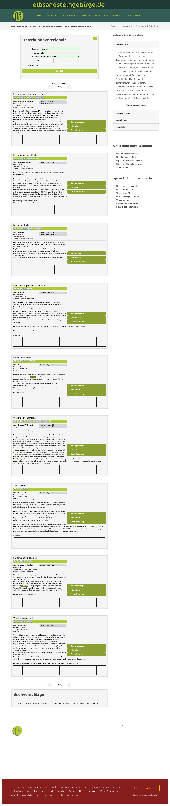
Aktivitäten (19, 772)
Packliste (120, 127)
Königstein (93, 767)
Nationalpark (84, 759)
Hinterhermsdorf (46, 703)
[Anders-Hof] (86, 498)
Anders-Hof (19, 486)
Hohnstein (17, 703)
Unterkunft (127, 26)
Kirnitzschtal (67, 772)
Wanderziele (122, 44)
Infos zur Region (21, 762)
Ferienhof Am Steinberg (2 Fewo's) (30, 94)
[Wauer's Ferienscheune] (86, 430)
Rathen (73, 767)
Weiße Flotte (81, 763)
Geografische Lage (78, 130)
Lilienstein (57, 703)
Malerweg (73, 759)
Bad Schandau (94, 763)
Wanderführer (123, 120)
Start (113, 26)
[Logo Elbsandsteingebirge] (18, 15)
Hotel (89, 703)
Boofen (86, 772)
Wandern (35, 703)
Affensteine (96, 759)
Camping (43, 772)
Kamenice (96, 703)
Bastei (65, 759)
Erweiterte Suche (32, 65)
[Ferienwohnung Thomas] (86, 570)
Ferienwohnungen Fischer (25, 155)
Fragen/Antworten (22, 759)
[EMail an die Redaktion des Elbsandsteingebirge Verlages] (156, 3)
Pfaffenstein (81, 703)
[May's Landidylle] (86, 238)
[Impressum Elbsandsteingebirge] (140, 3)
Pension (43, 762)
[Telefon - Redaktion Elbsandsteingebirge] (148, 3)
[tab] (136, 44)
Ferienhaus (27, 703)
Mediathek (19, 765)
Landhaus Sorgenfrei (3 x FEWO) (29, 285)
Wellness (65, 703)
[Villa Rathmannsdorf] (86, 630)
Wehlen (65, 767)
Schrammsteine (68, 763)
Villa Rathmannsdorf (23, 618)
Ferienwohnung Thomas (25, 558)
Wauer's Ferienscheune (24, 418)
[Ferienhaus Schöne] (86, 370)
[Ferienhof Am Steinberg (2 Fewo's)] (86, 106)
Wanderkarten (123, 113)
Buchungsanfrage (77, 122)
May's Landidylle (21, 225)
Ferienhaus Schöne (22, 358)
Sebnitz (72, 703)
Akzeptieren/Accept (145, 788)
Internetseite (76, 126)
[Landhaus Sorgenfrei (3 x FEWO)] (86, 298)
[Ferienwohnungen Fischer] (86, 168)
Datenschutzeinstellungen (145, 795)
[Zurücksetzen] (95, 38)
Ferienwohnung (46, 765)
